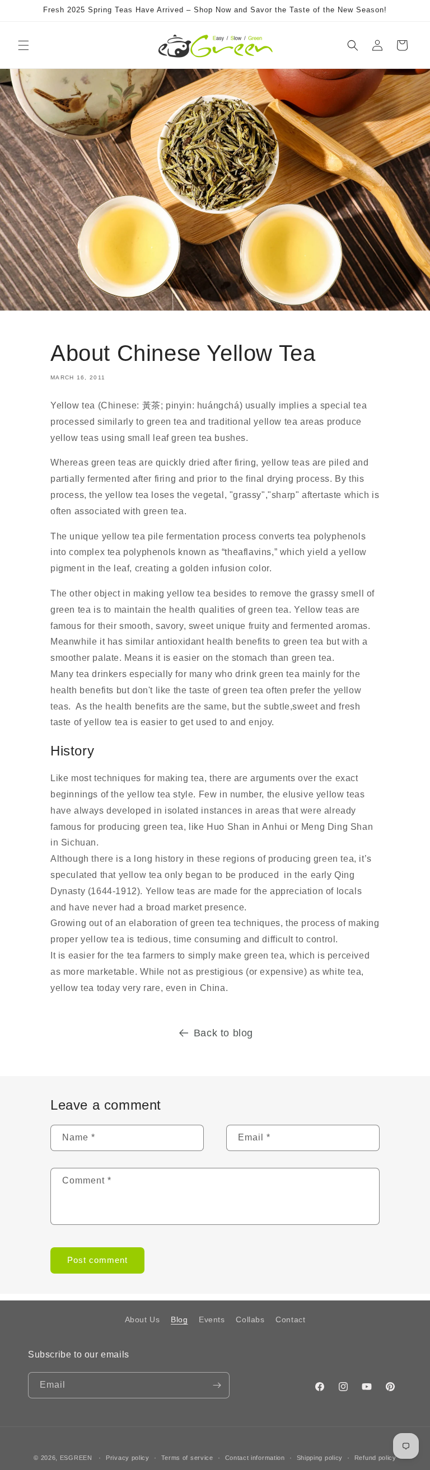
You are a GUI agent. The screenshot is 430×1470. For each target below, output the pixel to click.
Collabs (250, 1319)
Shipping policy (320, 1457)
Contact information (255, 1457)
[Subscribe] (216, 1385)
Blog (179, 1319)
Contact (290, 1319)
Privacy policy (127, 1457)
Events (212, 1319)
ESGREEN (76, 1457)
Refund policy (375, 1457)
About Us (142, 1319)
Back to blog (223, 1033)
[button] (23, 45)
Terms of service (187, 1457)
